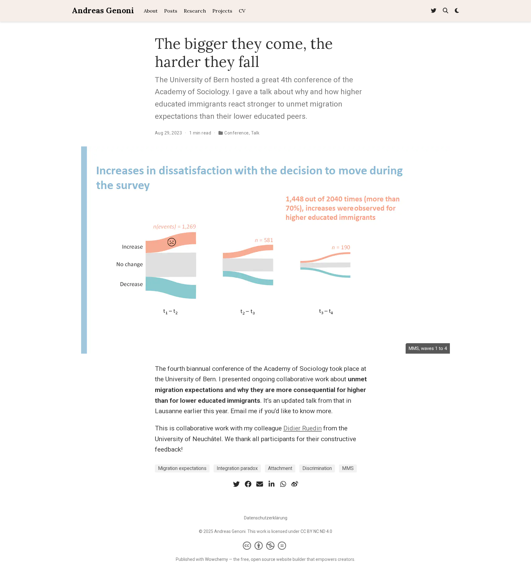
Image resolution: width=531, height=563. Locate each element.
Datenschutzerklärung (265, 517)
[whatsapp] (283, 484)
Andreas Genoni (103, 10)
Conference (236, 132)
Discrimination (317, 468)
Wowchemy (216, 559)
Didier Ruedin (302, 428)
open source (263, 559)
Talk (255, 132)
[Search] (445, 10)
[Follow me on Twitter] (433, 10)
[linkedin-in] (271, 484)
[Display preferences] (457, 10)
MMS (348, 468)
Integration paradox (237, 468)
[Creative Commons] (266, 545)
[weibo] (294, 484)
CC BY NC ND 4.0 (316, 531)
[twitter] (236, 484)
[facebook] (248, 484)
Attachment (280, 468)
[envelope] (259, 484)
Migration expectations (182, 468)
